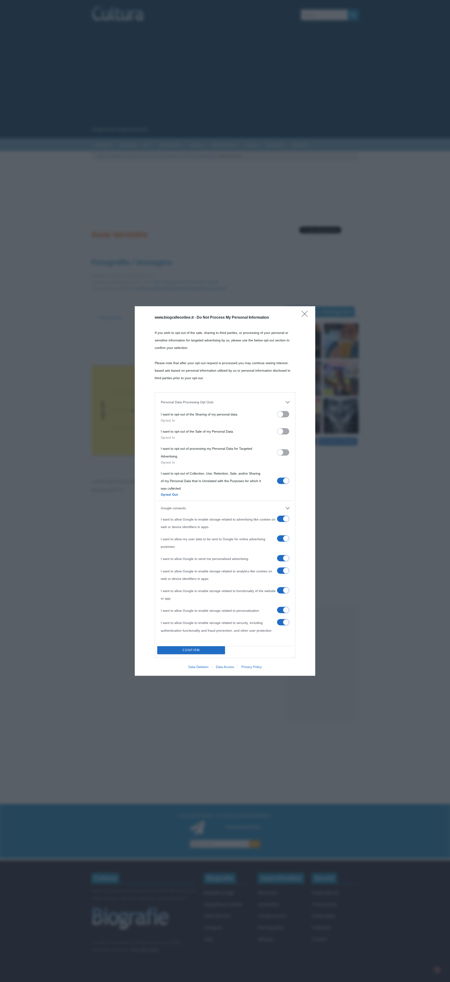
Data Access (225, 667)
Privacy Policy (251, 667)
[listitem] (225, 402)
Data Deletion (198, 667)
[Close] (306, 315)
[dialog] (225, 491)
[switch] (283, 414)
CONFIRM (191, 650)
